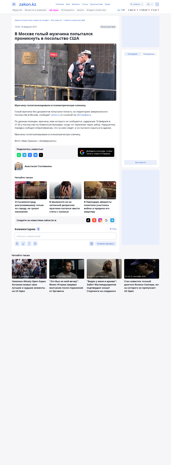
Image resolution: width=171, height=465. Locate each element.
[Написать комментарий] (65, 236)
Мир (68, 4)
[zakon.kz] (27, 4)
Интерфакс (84, 114)
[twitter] (41, 155)
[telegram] (24, 155)
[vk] (35, 155)
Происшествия (96, 4)
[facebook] (30, 155)
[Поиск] (157, 4)
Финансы (76, 4)
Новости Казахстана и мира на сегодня (32, 20)
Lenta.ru (55, 114)
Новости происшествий (74, 20)
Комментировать (105, 243)
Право (107, 4)
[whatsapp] (19, 155)
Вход (114, 229)
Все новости (56, 20)
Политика (60, 4)
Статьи (85, 4)
